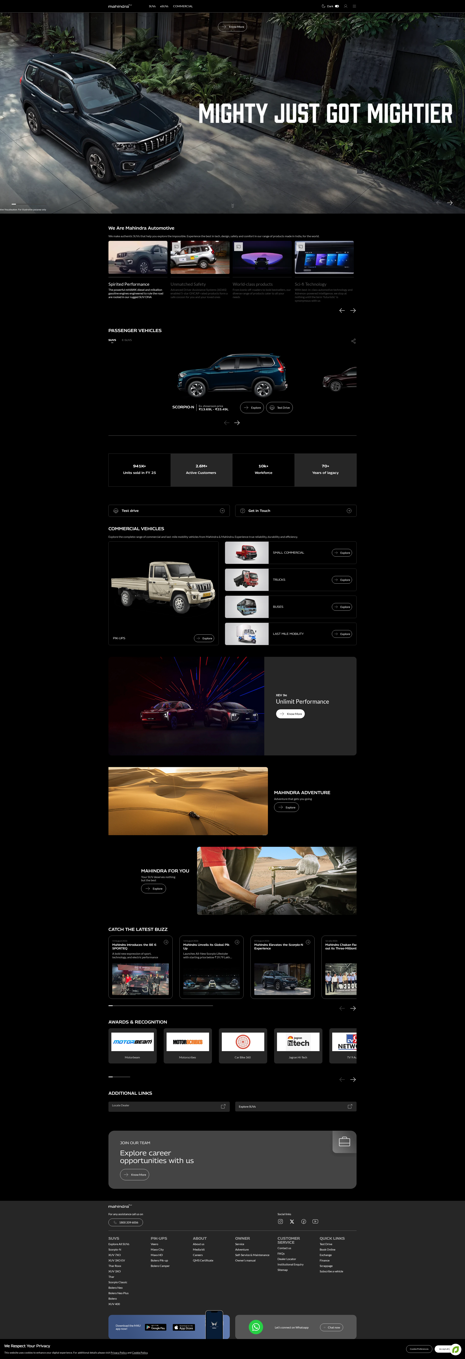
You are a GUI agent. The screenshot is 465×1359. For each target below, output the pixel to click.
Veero (154, 1244)
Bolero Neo (115, 1287)
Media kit (199, 1249)
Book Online (327, 1249)
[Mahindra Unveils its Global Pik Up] (237, 949)
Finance (324, 1260)
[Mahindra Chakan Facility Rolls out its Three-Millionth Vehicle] (353, 979)
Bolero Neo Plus (118, 1293)
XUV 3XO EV (116, 1260)
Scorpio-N (114, 1249)
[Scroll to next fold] (232, 206)
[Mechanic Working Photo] (277, 881)
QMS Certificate (203, 1260)
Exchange (326, 1255)
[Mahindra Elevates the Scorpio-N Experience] (308, 949)
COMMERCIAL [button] (183, 6)
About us (198, 1244)
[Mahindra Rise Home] (120, 6)
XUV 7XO (114, 1255)
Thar (111, 1276)
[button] (419, 1349)
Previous (438, 202)
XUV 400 (114, 1304)
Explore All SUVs (118, 1244)
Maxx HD (157, 1255)
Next (449, 202)
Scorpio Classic (117, 1282)
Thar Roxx (114, 1265)
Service (239, 1244)
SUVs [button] (152, 6)
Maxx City (157, 1249)
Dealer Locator (287, 1259)
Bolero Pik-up (159, 1260)
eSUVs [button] (164, 6)
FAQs (281, 1253)
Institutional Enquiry (291, 1264)
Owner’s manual (245, 1260)
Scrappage (326, 1265)
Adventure (242, 1249)
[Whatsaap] (256, 1327)
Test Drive (326, 1244)
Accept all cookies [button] (447, 1349)
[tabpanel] (232, 113)
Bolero (112, 1298)
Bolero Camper (160, 1265)
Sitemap (283, 1269)
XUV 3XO (114, 1271)
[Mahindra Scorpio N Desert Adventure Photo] (188, 801)
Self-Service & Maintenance (252, 1255)
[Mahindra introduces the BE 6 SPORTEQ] (166, 949)
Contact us (284, 1248)
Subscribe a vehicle (331, 1271)
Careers (198, 1255)
